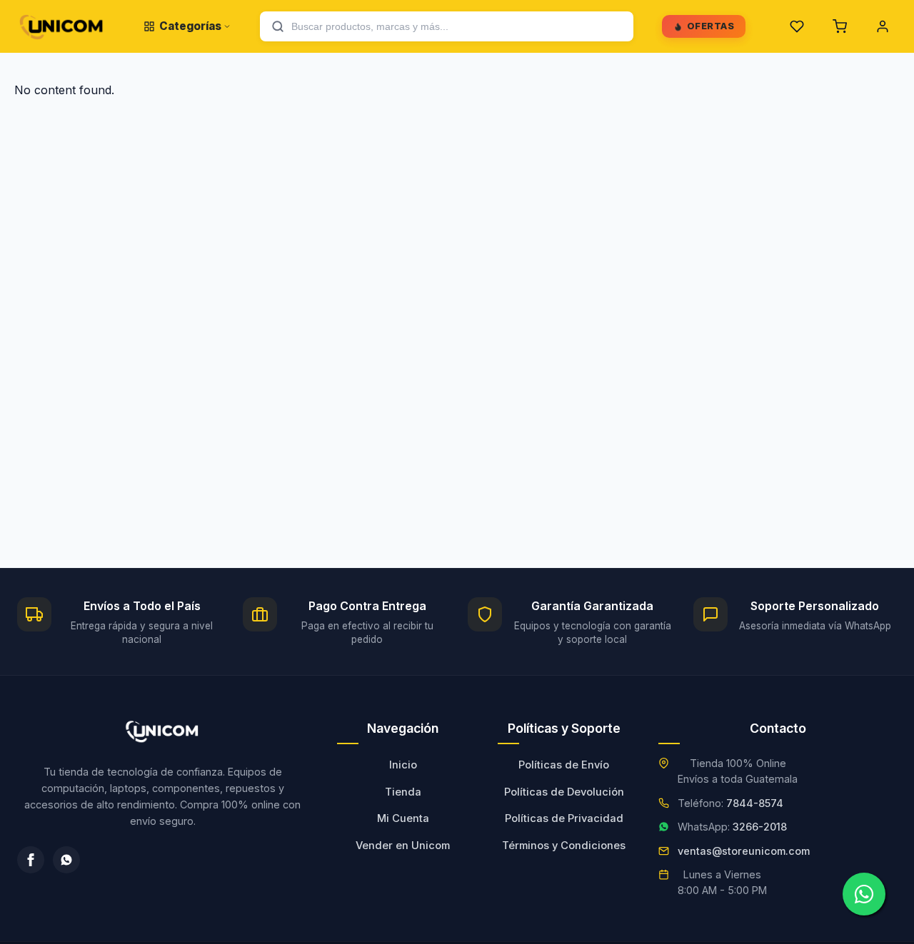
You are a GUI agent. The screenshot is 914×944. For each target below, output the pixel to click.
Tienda (403, 792)
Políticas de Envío (563, 764)
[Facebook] (30, 859)
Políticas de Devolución (564, 792)
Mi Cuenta (403, 818)
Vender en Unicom (403, 845)
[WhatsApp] (66, 859)
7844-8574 (754, 803)
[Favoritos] (797, 26)
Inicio (403, 764)
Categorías (190, 26)
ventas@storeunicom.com (744, 851)
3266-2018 (760, 827)
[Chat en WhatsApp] (864, 894)
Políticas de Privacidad (564, 818)
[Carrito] (839, 26)
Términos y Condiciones (564, 845)
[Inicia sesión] (882, 26)
